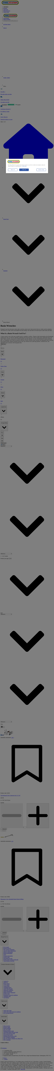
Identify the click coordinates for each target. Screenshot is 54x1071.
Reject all (13, 169)
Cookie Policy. (24, 166)
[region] (27, 166)
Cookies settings (41, 169)
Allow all (24, 169)
